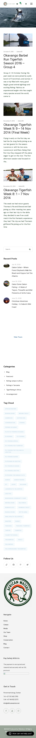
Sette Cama (23, 512)
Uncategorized (11, 394)
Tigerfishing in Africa (13, 390)
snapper (8, 521)
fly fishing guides (11, 456)
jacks (14, 484)
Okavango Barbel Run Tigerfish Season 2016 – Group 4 (16, 61)
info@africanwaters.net (12, 703)
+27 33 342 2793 (12, 696)
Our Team (7, 632)
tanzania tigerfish (23, 526)
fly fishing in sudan (12, 466)
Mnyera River (9, 502)
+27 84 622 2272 (12, 699)
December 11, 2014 (9, 121)
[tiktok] (7, 565)
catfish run (21, 418)
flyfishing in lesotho (12, 461)
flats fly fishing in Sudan (14, 432)
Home (6, 621)
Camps (6, 625)
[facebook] (13, 565)
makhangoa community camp (15, 498)
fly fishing (20, 436)
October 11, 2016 (9, 52)
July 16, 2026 (16, 265)
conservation (10, 422)
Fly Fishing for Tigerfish (14, 445)
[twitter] (27, 565)
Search (30, 249)
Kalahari (23, 484)
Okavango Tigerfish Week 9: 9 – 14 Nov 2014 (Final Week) (17, 128)
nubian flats (9, 507)
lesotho (8, 493)
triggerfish (9, 539)
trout (20, 539)
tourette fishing (11, 535)
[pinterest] (21, 565)
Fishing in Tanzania (13, 385)
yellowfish (9, 544)
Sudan (17, 521)
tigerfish (18, 530)
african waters (10, 409)
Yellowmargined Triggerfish (15, 549)
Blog (26, 42)
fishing (22, 422)
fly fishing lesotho (12, 470)
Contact (6, 648)
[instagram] (18, 710)
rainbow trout (24, 507)
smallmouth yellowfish (13, 516)
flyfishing (8, 436)
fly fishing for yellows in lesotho (14, 451)
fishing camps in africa (14, 381)
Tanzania (8, 526)
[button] (20, 734)
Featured (9, 376)
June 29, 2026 (16, 281)
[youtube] (12, 710)
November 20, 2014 (10, 186)
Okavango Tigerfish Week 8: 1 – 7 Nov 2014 (17, 194)
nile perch (22, 502)
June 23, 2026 (16, 298)
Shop (5, 636)
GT (6, 484)
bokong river (10, 413)
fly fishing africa (11, 441)
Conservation (8, 640)
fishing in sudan (11, 427)
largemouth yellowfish (13, 489)
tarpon (7, 530)
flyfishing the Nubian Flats (15, 475)
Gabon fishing (19, 480)
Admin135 (19, 52)
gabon (7, 480)
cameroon (8, 418)
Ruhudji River (10, 512)
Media (6, 629)
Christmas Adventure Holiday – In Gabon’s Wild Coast (21, 304)
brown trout (24, 413)
